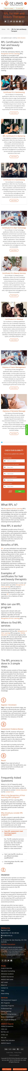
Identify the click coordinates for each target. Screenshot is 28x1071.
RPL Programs (5, 1003)
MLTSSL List (5, 1032)
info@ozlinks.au (7, 935)
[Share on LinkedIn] (20, 21)
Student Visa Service (7, 977)
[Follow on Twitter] (8, 960)
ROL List (3, 1037)
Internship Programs (7, 1006)
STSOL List (4, 1035)
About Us (4, 985)
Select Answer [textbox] (10, 473)
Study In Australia (6, 968)
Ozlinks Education (21, 38)
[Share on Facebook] (8, 21)
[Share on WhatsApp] (5, 21)
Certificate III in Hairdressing (14, 92)
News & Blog (5, 993)
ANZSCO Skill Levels (7, 979)
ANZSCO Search (6, 1043)
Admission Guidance (7, 974)
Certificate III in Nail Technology (14, 228)
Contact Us (4, 988)
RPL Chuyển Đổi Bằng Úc (8, 1020)
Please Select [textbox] (10, 467)
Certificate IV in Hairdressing (14, 180)
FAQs (2, 991)
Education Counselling (8, 971)
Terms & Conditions (14, 1055)
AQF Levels (4, 982)
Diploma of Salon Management (14, 367)
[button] (2, 3)
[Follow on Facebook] (2, 960)
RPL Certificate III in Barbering (14, 136)
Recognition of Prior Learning (10, 53)
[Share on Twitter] (11, 21)
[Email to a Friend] (14, 21)
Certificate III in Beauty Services (14, 273)
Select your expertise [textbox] (11, 460)
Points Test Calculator (8, 1040)
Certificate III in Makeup (14, 319)
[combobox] (15, 460)
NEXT (20, 491)
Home (3, 29)
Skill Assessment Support (9, 1000)
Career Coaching (6, 1011)
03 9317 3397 (6, 930)
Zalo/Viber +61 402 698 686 (10, 933)
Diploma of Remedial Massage (14, 411)
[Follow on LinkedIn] (11, 960)
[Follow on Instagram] (5, 960)
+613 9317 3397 (20, 8)
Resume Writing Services (8, 1014)
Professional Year (6, 1008)
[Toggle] (2, 831)
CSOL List (4, 1029)
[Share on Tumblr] (22, 21)
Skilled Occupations (7, 1026)
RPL (8, 29)
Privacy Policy (17, 1052)
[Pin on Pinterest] (17, 21)
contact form (10, 792)
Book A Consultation (9, 8)
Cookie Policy (9, 1052)
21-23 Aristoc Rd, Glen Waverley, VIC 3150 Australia (13, 941)
